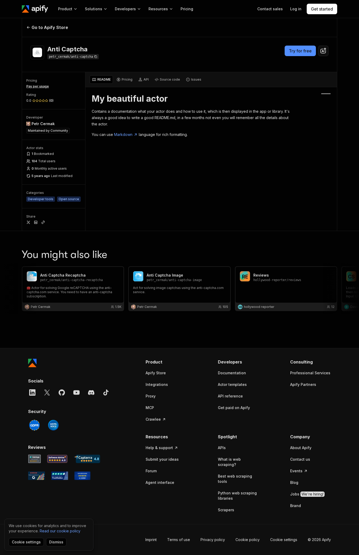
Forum (151, 471)
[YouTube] (76, 392)
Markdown (123, 134)
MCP (150, 407)
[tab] (101, 79)
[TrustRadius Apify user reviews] (59, 475)
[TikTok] (106, 392)
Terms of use (178, 539)
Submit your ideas (162, 459)
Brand (295, 505)
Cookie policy (247, 539)
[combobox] (323, 51)
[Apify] (35, 9)
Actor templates (232, 384)
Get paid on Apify (234, 407)
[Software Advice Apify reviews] (57, 459)
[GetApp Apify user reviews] (34, 459)
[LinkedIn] (32, 392)
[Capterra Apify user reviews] (87, 459)
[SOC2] (53, 425)
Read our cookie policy (60, 531)
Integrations (157, 384)
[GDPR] (34, 425)
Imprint (151, 539)
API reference (230, 396)
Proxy (151, 396)
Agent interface (160, 482)
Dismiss (56, 542)
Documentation (232, 373)
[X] (47, 392)
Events (296, 471)
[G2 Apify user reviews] (36, 475)
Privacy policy (213, 539)
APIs (222, 447)
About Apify (300, 447)
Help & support (159, 447)
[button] (166, 362)
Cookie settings (283, 539)
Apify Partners (303, 384)
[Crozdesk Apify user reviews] (82, 475)
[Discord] (91, 392)
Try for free (300, 50)
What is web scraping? (229, 462)
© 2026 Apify (319, 539)
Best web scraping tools (235, 479)
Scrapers (226, 510)
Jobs (307, 494)
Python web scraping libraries (237, 495)
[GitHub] (62, 392)
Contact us (300, 459)
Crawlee (153, 419)
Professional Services (310, 373)
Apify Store (156, 373)
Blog (294, 482)
